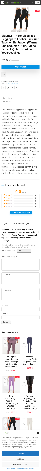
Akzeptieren (20, 453)
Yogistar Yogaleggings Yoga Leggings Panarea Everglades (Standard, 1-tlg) (30, 402)
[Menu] (2, 2)
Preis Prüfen (20, 67)
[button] (38, 433)
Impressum (32, 468)
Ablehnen (21, 459)
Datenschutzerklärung (22, 468)
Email (4, 314)
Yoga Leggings (14, 83)
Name (4, 305)
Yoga (9, 83)
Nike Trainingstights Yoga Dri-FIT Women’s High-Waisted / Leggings (11, 402)
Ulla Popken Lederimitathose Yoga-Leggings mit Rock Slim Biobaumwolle (11, 362)
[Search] (32, 2)
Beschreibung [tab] (7, 98)
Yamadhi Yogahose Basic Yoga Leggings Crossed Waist (30, 360)
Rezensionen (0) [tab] (8, 101)
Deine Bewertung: (8, 250)
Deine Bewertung (9, 256)
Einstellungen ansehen (20, 464)
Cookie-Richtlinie (11, 468)
